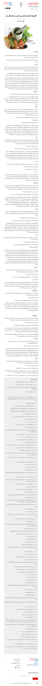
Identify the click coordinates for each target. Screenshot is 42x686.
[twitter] (15, 667)
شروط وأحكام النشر (16, 659)
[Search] (7, 8)
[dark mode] (37, 683)
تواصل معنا (18, 665)
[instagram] (19, 667)
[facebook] (17, 667)
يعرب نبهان (35, 51)
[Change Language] (5, 8)
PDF (21, 6)
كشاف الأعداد (17, 661)
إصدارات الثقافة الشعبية (15, 663)
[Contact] (9, 8)
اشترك (35, 678)
